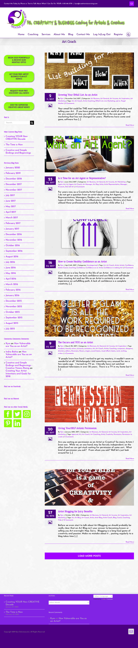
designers (129, 348)
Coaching (91, 101)
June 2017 (10, 201)
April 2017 (11, 212)
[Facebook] (8, 414)
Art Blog (78, 517)
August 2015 (12, 323)
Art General (104, 98)
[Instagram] (27, 414)
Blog (114, 517)
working (123, 351)
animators (88, 348)
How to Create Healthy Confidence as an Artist (82, 261)
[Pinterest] (8, 423)
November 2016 (14, 240)
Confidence (81, 268)
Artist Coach (107, 517)
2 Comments (69, 437)
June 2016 (11, 268)
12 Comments (68, 520)
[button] (128, 34)
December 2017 (14, 184)
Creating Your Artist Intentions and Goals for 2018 (18, 373)
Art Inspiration (124, 98)
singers (87, 351)
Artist (85, 101)
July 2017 (10, 195)
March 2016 (12, 284)
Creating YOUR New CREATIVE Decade (22, 603)
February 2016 (13, 290)
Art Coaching (95, 434)
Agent (60, 184)
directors (61, 351)
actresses (80, 348)
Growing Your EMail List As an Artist (77, 94)
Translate (110, 599)
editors (67, 351)
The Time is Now (14, 144)
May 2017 (11, 206)
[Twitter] (17, 414)
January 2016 (12, 295)
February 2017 (13, 223)
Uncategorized (92, 265)
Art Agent (69, 184)
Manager (123, 184)
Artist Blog (98, 517)
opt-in (118, 101)
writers (60, 353)
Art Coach (78, 101)
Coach (119, 517)
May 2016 (11, 273)
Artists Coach (63, 268)
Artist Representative (111, 184)
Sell (66, 187)
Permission (117, 434)
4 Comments (69, 353)
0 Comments (69, 103)
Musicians (74, 351)
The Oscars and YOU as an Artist (75, 342)
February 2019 (13, 173)
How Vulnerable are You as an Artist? (19, 354)
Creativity (109, 434)
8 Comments (80, 187)
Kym (61, 98)
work (118, 351)
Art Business (95, 98)
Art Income (114, 98)
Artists (106, 348)
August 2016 (12, 256)
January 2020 (13, 168)
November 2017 (14, 190)
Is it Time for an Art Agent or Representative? (82, 178)
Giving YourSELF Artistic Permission (77, 428)
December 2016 (14, 234)
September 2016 (14, 251)
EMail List (99, 101)
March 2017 (12, 217)
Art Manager (87, 184)
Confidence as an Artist (94, 268)
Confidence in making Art (113, 268)
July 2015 (10, 329)
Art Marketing (120, 182)
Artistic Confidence (126, 265)
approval (75, 434)
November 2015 (14, 306)
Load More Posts (89, 556)
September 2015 (14, 317)
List (105, 101)
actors (74, 348)
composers (121, 348)
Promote (61, 187)
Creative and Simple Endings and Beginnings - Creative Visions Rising (19, 365)
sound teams (95, 351)
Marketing (111, 101)
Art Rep (96, 184)
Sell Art (71, 187)
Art (73, 101)
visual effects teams (108, 351)
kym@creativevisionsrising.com (86, 3)
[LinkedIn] (17, 423)
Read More (130, 125)
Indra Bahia (12, 352)
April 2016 (11, 279)
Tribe (60, 520)
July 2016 (10, 262)
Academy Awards (64, 348)
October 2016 (13, 245)
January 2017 (12, 229)
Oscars (81, 351)
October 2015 (13, 312)
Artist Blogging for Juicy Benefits (75, 511)
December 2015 (14, 301)
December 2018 (14, 179)
